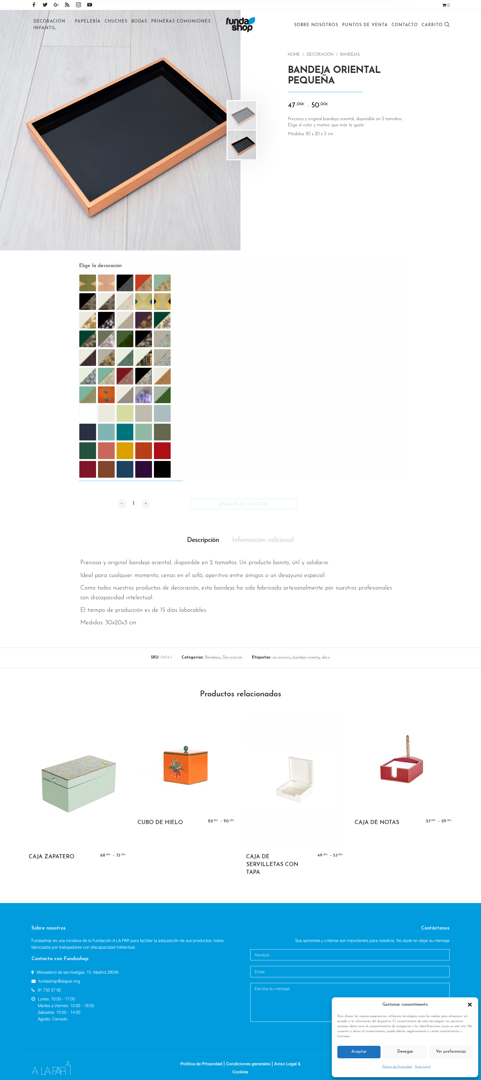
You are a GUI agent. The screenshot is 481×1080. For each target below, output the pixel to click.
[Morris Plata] (87, 376)
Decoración (320, 55)
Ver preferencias (451, 1052)
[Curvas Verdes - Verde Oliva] (87, 283)
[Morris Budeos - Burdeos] (125, 376)
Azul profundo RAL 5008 (87, 432)
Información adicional (263, 540)
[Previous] (28, 130)
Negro (162, 469)
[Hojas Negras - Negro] (125, 283)
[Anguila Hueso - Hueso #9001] (125, 301)
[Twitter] (45, 4)
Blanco (87, 413)
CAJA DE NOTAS (377, 822)
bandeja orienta (306, 657)
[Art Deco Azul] (143, 301)
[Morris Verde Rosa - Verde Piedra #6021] (106, 376)
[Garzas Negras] (143, 338)
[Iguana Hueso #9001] (125, 357)
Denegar (405, 1052)
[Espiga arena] (125, 320)
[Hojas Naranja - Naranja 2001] (143, 283)
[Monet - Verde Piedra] (162, 283)
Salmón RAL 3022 (106, 450)
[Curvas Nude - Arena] (106, 283)
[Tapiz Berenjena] (143, 320)
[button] (470, 1005)
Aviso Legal (423, 1066)
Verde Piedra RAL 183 (143, 432)
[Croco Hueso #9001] (87, 357)
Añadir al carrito (243, 504)
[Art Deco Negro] (162, 301)
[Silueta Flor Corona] (106, 394)
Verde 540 (87, 450)
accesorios (282, 657)
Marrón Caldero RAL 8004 (106, 469)
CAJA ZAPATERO (51, 857)
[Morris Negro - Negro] (143, 376)
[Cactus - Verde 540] (87, 338)
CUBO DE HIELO (160, 822)
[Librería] (143, 357)
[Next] (208, 130)
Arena (125, 413)
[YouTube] (89, 4)
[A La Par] (51, 1067)
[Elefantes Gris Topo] (106, 357)
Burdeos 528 (87, 469)
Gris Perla (162, 413)
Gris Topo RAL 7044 (143, 413)
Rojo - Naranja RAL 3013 (162, 450)
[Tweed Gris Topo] (162, 394)
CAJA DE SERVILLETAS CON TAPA (272, 864)
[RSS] (67, 4)
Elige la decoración (100, 265)
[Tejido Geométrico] (125, 394)
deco (326, 657)
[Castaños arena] (87, 320)
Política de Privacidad (397, 1066)
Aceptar (359, 1052)
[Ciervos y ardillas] (106, 338)
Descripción (203, 540)
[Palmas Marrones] (162, 376)
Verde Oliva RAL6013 (162, 432)
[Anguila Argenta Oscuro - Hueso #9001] (106, 301)
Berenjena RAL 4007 (143, 469)
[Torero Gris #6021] (143, 394)
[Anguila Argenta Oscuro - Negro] (87, 301)
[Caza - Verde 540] (162, 320)
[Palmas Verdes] (87, 394)
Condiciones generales (248, 1063)
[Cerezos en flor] (106, 320)
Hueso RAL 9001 (106, 413)
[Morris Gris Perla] (162, 357)
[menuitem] (52, 21)
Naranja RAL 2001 (143, 450)
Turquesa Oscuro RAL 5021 (125, 432)
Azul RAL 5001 (125, 469)
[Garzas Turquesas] (162, 338)
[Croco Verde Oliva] (125, 338)
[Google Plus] (56, 4)
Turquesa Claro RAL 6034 (106, 432)
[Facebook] (33, 4)
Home (294, 55)
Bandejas (350, 55)
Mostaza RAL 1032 (125, 450)
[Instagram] (78, 4)
